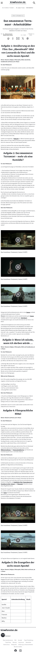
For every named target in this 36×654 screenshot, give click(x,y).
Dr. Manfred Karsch (7, 34)
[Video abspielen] (18, 239)
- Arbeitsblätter (24, 7)
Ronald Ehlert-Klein (8, 35)
